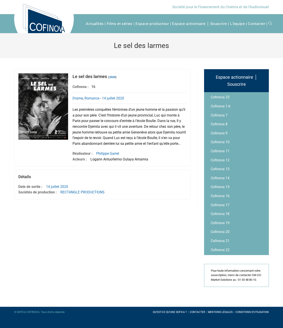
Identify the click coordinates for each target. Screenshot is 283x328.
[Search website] (268, 23)
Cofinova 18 (220, 214)
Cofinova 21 (220, 241)
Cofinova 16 (220, 196)
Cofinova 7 (219, 115)
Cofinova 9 (219, 133)
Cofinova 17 (220, 205)
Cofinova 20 (220, 232)
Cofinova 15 (220, 187)
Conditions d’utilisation (252, 312)
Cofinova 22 (220, 250)
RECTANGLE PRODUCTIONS (82, 192)
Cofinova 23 (220, 97)
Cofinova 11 (220, 151)
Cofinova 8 (219, 124)
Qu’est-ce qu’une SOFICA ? (170, 312)
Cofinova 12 (220, 160)
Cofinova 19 (220, 223)
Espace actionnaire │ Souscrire (236, 80)
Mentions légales (220, 312)
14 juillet (108, 98)
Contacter (197, 312)
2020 (112, 77)
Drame (78, 98)
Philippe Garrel (107, 153)
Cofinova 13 (220, 169)
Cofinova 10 (220, 142)
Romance (91, 98)
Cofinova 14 (220, 178)
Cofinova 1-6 (220, 106)
